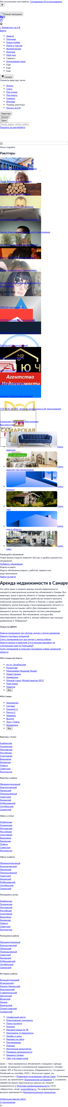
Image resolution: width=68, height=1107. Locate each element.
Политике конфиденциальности (33, 1085)
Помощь (10, 1045)
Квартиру (6, 113)
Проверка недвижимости (19, 1051)
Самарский (5, 809)
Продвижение (13, 1042)
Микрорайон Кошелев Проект (21, 670)
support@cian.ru (29, 1089)
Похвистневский (8, 1008)
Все (9, 690)
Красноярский (7, 989)
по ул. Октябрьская (16, 664)
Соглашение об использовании (46, 1)
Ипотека (10, 51)
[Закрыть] (2, 5)
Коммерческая (13, 48)
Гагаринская (6, 746)
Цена (3, 120)
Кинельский (6, 1005)
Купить (9, 85)
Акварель (11, 715)
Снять (9, 88)
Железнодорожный (10, 784)
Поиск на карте (14, 1023)
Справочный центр (16, 1016)
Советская (5, 768)
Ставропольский (8, 992)
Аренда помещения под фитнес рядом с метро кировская (30, 632)
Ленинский (5, 790)
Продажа (11, 39)
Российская (6, 752)
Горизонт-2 (12, 709)
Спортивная (6, 755)
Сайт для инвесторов (17, 1058)
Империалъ (12, 724)
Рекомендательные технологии (39, 1092)
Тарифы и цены (14, 1036)
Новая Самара (13, 673)
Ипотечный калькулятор (18, 1048)
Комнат (5, 116)
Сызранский (6, 1011)
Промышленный (8, 793)
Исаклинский (7, 983)
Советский (5, 796)
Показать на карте (9, 127)
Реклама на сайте (15, 1039)
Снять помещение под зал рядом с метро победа (25, 639)
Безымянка (5, 759)
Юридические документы (19, 1020)
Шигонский (6, 995)
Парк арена (12, 683)
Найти (22, 127)
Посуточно (11, 91)
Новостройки (13, 42)
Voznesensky (12, 702)
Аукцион (10, 1026)
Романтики (12, 667)
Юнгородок (6, 771)
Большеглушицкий (9, 979)
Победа (4, 765)
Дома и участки (14, 45)
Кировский (5, 799)
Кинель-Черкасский (10, 986)
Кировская (5, 762)
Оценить (10, 98)
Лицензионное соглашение (38, 1079)
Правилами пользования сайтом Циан (36, 1076)
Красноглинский (8, 787)
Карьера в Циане (15, 1055)
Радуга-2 (10, 712)
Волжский (5, 998)
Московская (6, 749)
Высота (10, 718)
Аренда (10, 35)
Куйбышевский (7, 803)
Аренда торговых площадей (14, 636)
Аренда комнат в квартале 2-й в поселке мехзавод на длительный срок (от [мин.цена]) (27, 644)
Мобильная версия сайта (13, 1098)
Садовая (10, 705)
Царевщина (12, 677)
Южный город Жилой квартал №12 (25, 680)
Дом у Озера (12, 721)
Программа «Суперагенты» (20, 1032)
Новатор (10, 686)
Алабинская (6, 743)
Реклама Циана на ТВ (17, 1029)
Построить (11, 95)
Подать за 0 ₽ (13, 107)
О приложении (7, 1102)
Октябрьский (6, 806)
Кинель (3, 1002)
